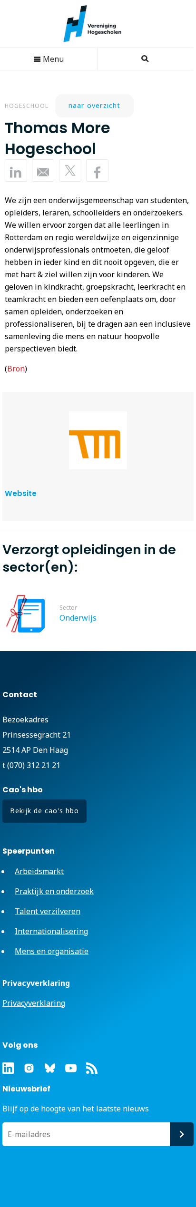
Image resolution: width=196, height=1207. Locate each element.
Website (21, 493)
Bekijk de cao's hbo (44, 810)
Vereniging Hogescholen (97, 24)
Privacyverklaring (33, 1003)
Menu (52, 59)
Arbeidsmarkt (39, 871)
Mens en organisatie (51, 951)
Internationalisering (51, 931)
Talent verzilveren (47, 911)
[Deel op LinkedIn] (16, 170)
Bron (16, 368)
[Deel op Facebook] (97, 170)
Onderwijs (78, 618)
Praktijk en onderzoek (54, 891)
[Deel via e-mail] (43, 170)
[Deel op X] (70, 170)
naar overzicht (94, 105)
